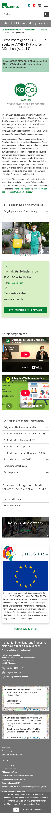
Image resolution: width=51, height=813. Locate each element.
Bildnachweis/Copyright (11, 772)
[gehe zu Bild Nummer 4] (23, 255)
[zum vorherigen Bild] (3, 238)
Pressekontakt (8, 765)
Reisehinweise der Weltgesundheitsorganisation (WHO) (24, 787)
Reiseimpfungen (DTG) (11, 783)
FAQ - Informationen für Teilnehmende (25, 310)
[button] (18, 677)
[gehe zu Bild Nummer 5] (25, 255)
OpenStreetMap (35, 710)
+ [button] (5, 689)
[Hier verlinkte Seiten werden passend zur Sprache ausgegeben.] (39, 5)
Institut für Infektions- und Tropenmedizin (25, 23)
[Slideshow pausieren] (4, 252)
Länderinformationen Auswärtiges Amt (17, 776)
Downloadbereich (9, 769)
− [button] (5, 693)
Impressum (6, 748)
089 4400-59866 (15, 283)
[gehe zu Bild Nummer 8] (32, 255)
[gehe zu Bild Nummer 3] (21, 255)
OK (16, 810)
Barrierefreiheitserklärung (12, 755)
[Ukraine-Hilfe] (30, 5)
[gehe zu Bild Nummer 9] (34, 255)
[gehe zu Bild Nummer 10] (36, 255)
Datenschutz (7, 751)
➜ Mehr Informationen (32, 809)
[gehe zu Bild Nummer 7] (29, 255)
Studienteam (25, 530)
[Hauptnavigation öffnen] (46, 5)
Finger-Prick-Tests (21, 189)
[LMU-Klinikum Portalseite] (10, 5)
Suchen (46, 14)
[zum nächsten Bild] (47, 238)
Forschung (43, 30)
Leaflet (24, 710)
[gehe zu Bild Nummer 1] (17, 255)
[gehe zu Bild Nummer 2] (19, 255)
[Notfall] (35, 5)
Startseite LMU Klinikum (11, 30)
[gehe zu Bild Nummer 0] (15, 255)
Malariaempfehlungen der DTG (14, 779)
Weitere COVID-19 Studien (25, 629)
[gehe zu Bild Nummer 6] (27, 255)
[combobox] (25, 14)
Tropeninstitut (29, 30)
